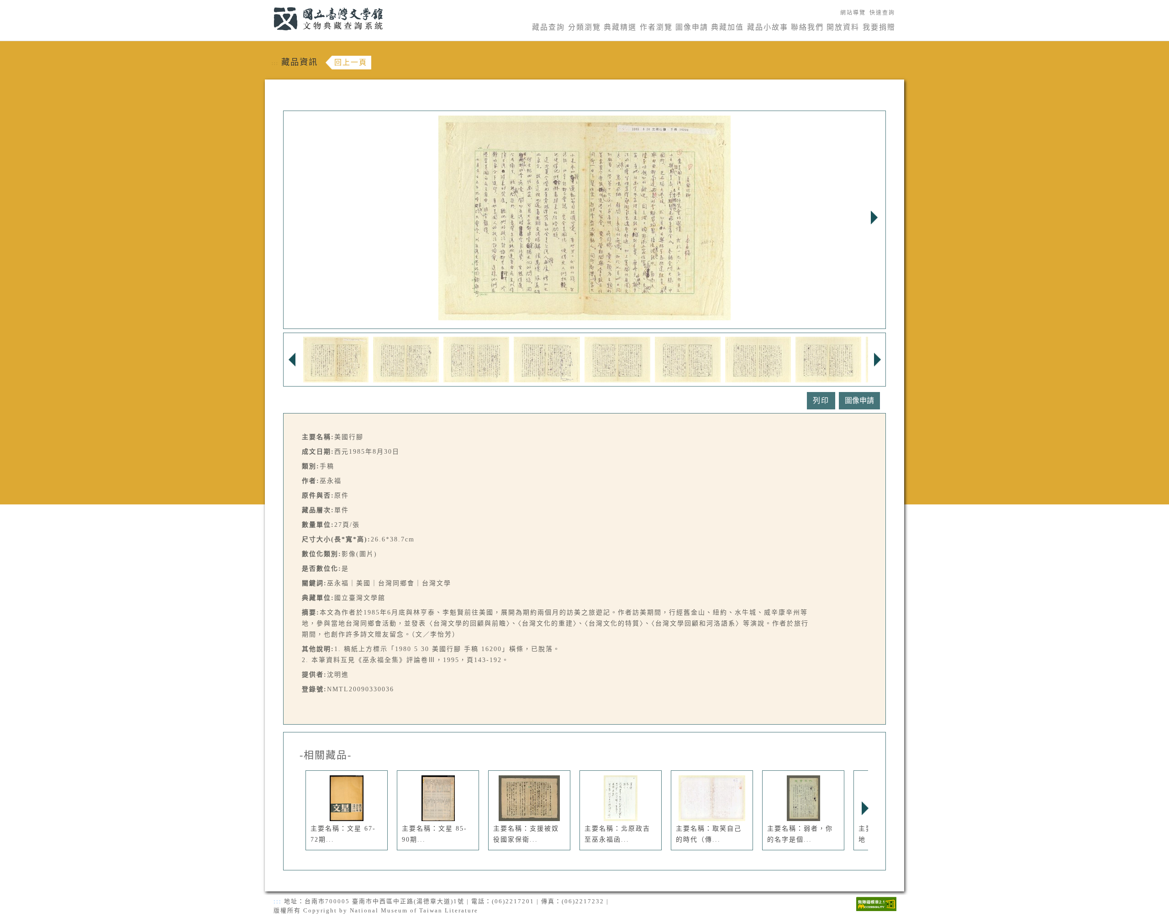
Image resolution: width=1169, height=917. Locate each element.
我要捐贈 (879, 27)
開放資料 (843, 27)
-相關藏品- (326, 755)
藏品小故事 (767, 27)
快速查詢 (882, 13)
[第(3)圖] (476, 359)
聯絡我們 (807, 27)
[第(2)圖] (406, 359)
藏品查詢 (548, 27)
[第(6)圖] (688, 359)
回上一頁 (350, 62)
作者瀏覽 (656, 27)
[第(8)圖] (828, 359)
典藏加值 (727, 27)
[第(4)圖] (547, 359)
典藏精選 (620, 27)
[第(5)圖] (617, 359)
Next (874, 217)
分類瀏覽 (584, 27)
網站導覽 (853, 13)
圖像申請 (691, 27)
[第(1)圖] (336, 359)
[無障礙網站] (876, 903)
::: (268, 5)
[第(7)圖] (758, 359)
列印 (821, 400)
